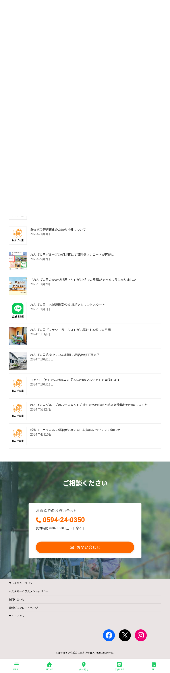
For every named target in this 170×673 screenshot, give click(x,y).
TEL (154, 669)
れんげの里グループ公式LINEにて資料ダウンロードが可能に (72, 254)
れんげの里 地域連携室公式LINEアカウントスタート (67, 304)
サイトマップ (17, 616)
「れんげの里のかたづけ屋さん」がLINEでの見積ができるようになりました (83, 279)
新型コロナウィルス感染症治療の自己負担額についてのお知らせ (75, 430)
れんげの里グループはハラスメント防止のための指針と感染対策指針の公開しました (89, 405)
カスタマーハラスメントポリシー (28, 591)
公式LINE (119, 669)
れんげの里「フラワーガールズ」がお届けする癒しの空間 (70, 329)
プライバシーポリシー (22, 583)
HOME (49, 669)
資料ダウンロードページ (23, 607)
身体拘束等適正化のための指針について (58, 229)
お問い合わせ (17, 599)
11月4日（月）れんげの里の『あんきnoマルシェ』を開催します (75, 380)
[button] (85, 547)
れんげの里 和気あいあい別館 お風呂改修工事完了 (65, 354)
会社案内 (83, 669)
